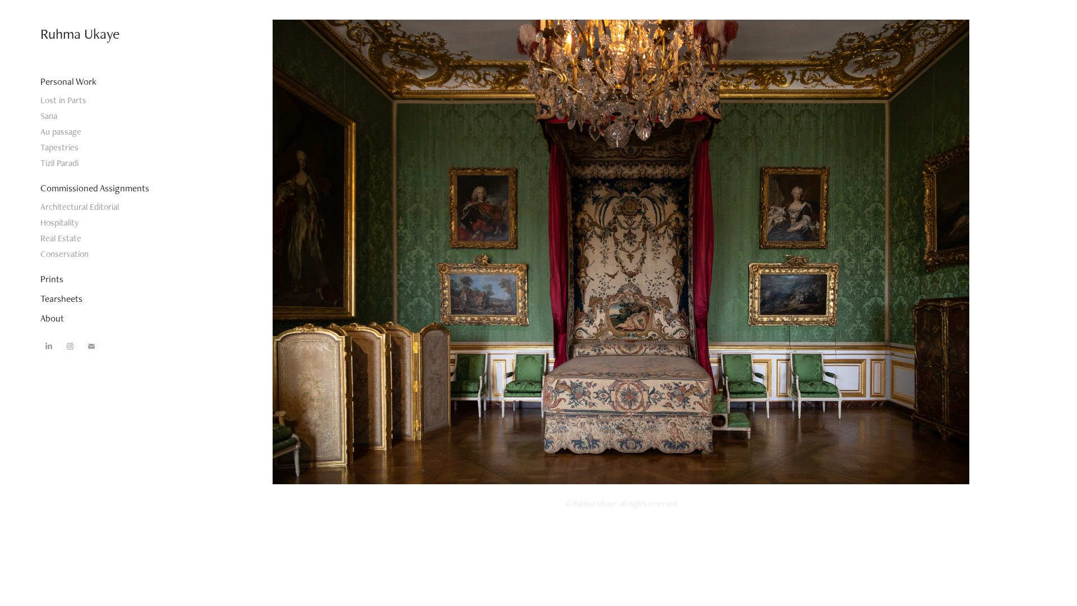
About (52, 318)
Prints (51, 279)
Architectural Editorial (79, 207)
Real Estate (60, 238)
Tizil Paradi (59, 163)
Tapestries (59, 147)
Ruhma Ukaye (79, 33)
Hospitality (59, 222)
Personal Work (68, 81)
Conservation (64, 254)
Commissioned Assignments (94, 188)
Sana (48, 116)
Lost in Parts (63, 100)
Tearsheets (61, 298)
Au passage (60, 131)
